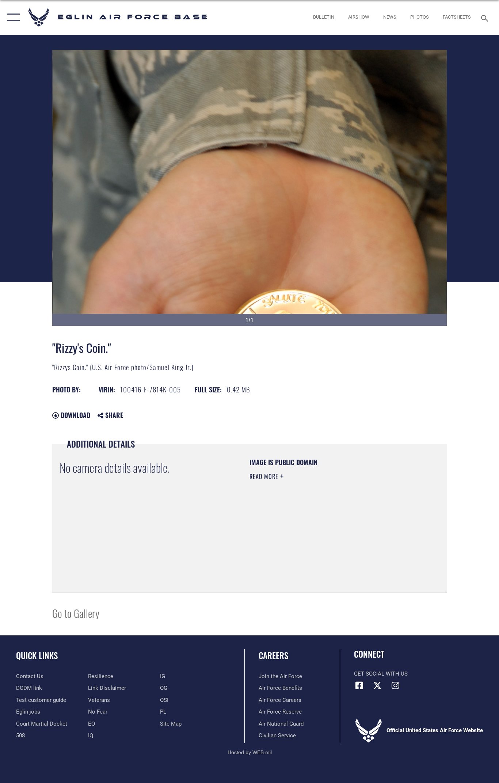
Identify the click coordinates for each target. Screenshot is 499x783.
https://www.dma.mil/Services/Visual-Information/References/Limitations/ (335, 533)
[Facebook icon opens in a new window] (359, 685)
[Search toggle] (486, 17)
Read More (265, 476)
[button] (12, 17)
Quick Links (37, 655)
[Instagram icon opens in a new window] (395, 685)
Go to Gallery (75, 613)
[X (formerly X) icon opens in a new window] (377, 685)
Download (74, 415)
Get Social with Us (381, 673)
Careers (273, 655)
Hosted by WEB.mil (250, 752)
